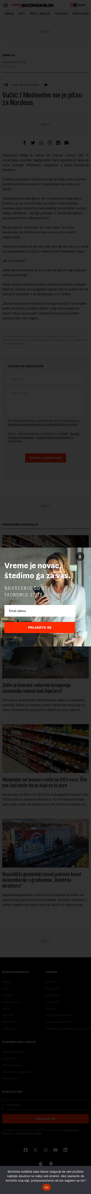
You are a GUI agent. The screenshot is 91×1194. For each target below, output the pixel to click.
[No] (85, 1180)
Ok (47, 1187)
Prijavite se (40, 628)
